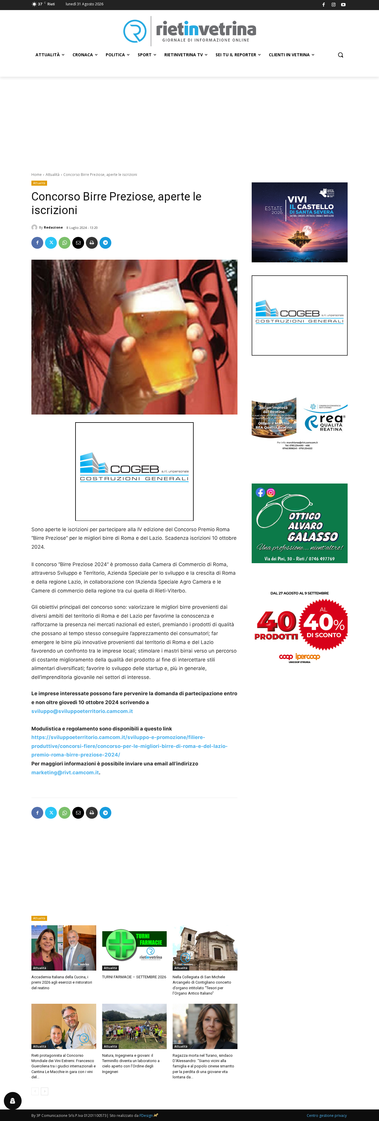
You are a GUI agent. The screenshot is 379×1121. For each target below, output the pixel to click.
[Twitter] (51, 243)
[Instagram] (333, 5)
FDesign (146, 1115)
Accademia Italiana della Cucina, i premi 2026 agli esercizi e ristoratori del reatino (61, 982)
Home (36, 174)
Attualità (53, 174)
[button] (340, 55)
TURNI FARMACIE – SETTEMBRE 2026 (134, 977)
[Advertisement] (189, 121)
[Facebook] (323, 5)
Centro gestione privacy (327, 1115)
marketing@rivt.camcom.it (65, 772)
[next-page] (44, 1091)
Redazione (53, 227)
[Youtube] (343, 5)
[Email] (78, 243)
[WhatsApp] (64, 243)
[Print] (92, 243)
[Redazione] (35, 227)
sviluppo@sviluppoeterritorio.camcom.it (82, 711)
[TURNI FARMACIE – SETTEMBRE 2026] (134, 948)
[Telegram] (105, 243)
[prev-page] (35, 1091)
